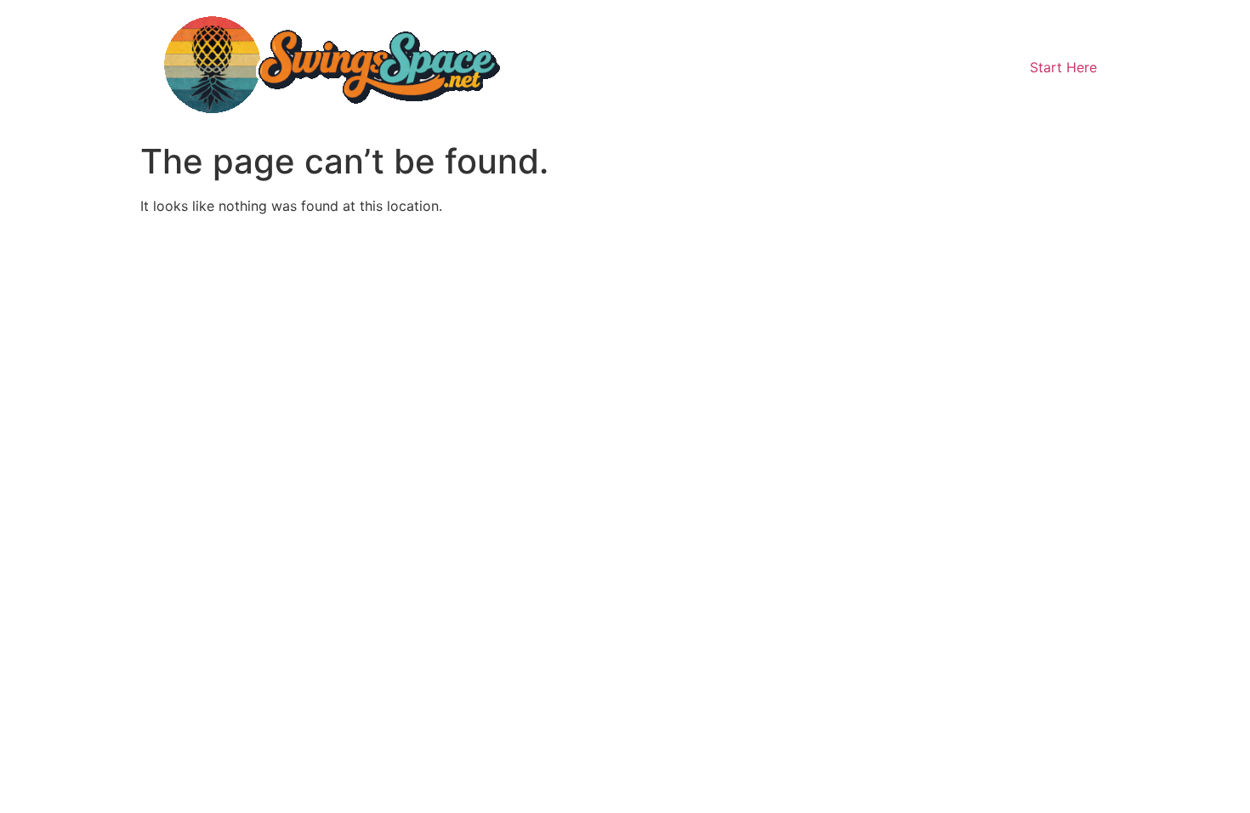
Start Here (1063, 67)
